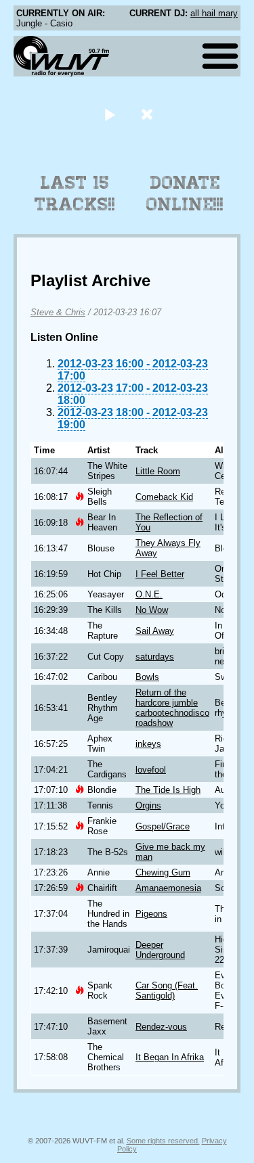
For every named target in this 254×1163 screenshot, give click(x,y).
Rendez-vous (161, 1027)
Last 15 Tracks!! (75, 193)
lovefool (150, 770)
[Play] (110, 114)
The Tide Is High (167, 790)
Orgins (148, 805)
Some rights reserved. (163, 1141)
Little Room (157, 471)
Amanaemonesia (168, 888)
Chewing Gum (162, 872)
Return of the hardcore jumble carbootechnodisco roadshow (172, 707)
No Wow (151, 610)
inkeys (148, 744)
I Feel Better (159, 574)
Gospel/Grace (162, 826)
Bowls (147, 677)
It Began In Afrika (169, 1057)
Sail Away (154, 631)
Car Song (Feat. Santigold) (166, 990)
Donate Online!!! (185, 193)
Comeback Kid (164, 497)
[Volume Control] (148, 114)
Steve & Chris (57, 312)
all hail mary (214, 13)
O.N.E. (149, 594)
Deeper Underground (160, 950)
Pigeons (151, 914)
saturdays (154, 657)
